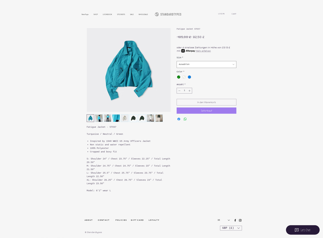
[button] (231, 228)
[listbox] (231, 228)
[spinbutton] (184, 90)
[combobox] (206, 64)
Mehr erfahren (203, 50)
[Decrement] (179, 90)
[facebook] (235, 220)
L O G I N (221, 14)
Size (180, 58)
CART (234, 14)
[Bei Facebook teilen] (179, 119)
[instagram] (240, 220)
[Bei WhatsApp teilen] (185, 119)
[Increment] (190, 90)
